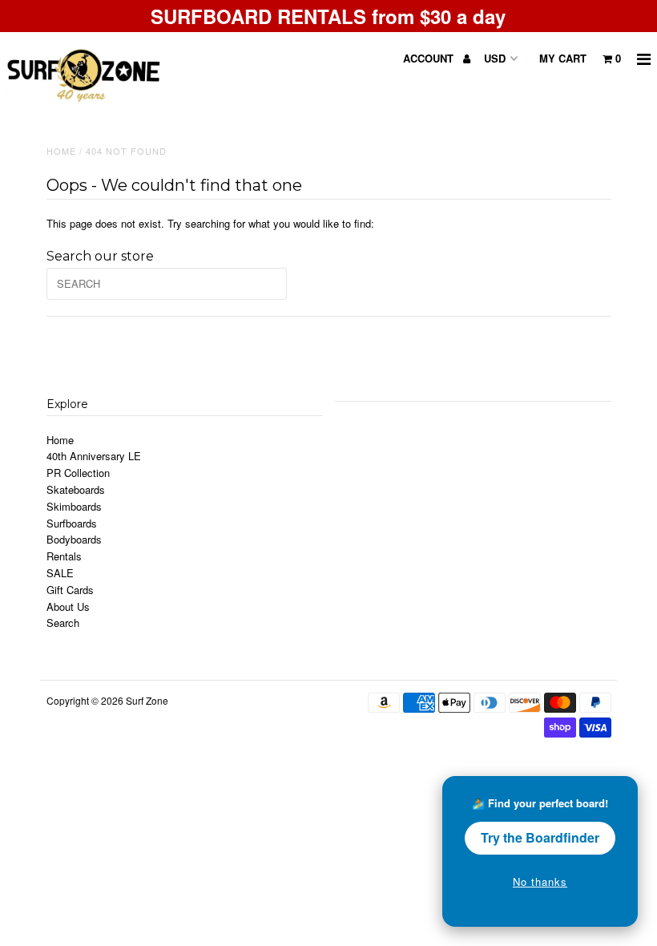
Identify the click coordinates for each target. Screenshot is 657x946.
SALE (60, 572)
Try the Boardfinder (540, 837)
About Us (68, 606)
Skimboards (74, 506)
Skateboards (75, 489)
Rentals (64, 556)
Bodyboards (74, 539)
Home (61, 150)
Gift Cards (70, 589)
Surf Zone (147, 700)
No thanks (540, 881)
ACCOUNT (430, 58)
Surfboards (71, 523)
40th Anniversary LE (93, 455)
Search (62, 622)
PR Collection (78, 472)
